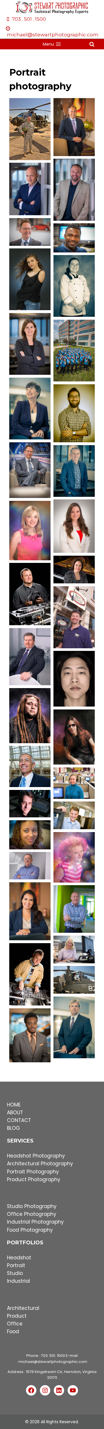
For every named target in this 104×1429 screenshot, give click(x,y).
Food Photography (30, 1229)
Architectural (23, 1308)
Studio (15, 1273)
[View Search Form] (92, 44)
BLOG (13, 1128)
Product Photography (33, 1179)
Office (15, 1323)
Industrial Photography (35, 1221)
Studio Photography (32, 1206)
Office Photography (31, 1214)
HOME (14, 1104)
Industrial (18, 1281)
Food (13, 1331)
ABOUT (15, 1112)
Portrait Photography (33, 1171)
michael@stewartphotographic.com (52, 1361)
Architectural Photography (40, 1163)
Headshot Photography (36, 1155)
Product (17, 1315)
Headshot (19, 1257)
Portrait (16, 1265)
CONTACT (19, 1120)
